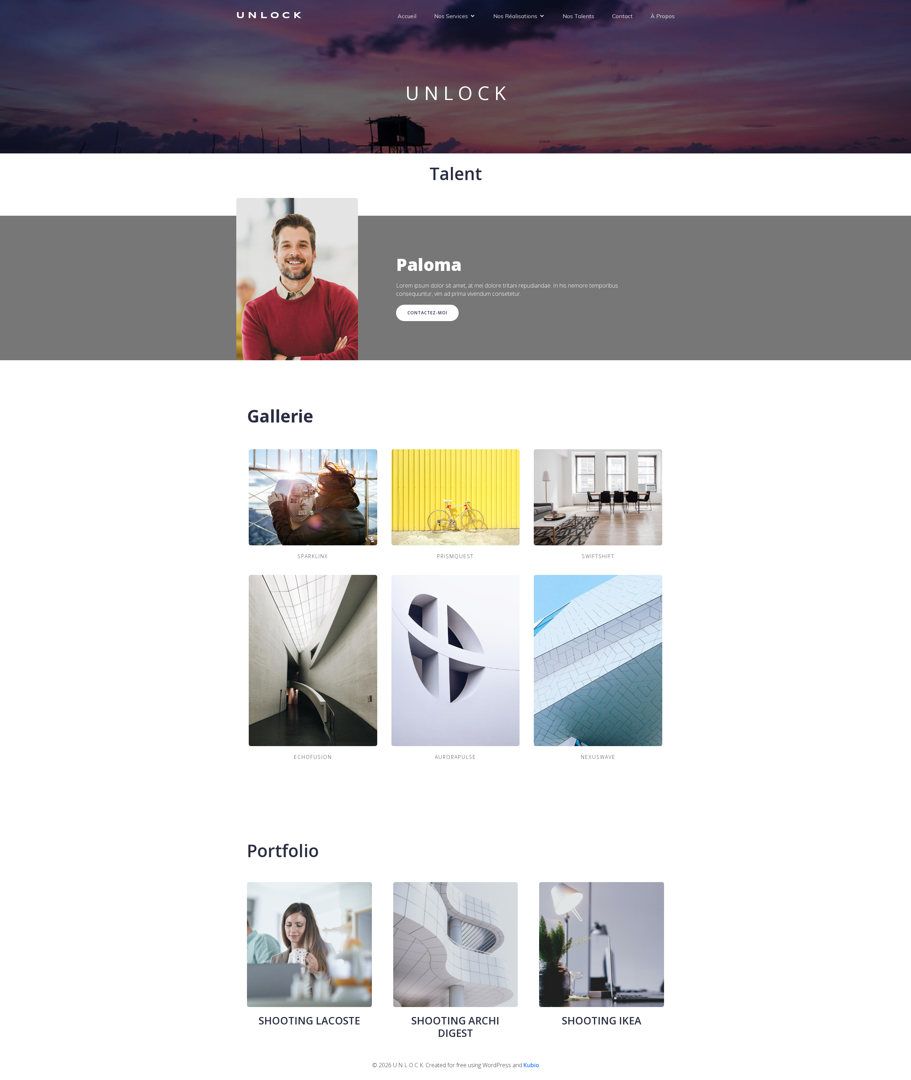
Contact (622, 16)
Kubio (531, 1065)
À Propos (663, 16)
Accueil (406, 16)
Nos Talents (578, 16)
